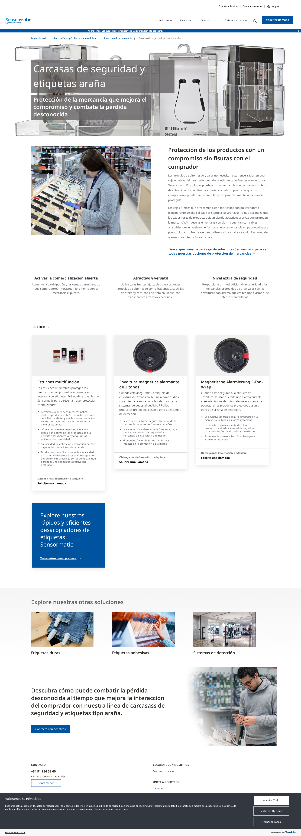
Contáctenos (46, 783)
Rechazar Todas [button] (271, 822)
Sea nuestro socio (252, 6)
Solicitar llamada (277, 20)
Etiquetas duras (45, 652)
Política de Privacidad (15, 832)
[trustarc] (291, 832)
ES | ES (275, 6)
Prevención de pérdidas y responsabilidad (75, 38)
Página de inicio (39, 38)
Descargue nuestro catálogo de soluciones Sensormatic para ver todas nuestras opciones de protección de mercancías (218, 251)
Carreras (158, 788)
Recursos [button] (208, 20)
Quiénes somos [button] (234, 20)
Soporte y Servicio (228, 6)
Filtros (41, 327)
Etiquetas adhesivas (130, 652)
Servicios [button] (186, 20)
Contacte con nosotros (50, 729)
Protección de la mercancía (118, 38)
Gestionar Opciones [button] (271, 811)
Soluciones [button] (162, 20)
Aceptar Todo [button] (271, 800)
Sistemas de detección (214, 652)
